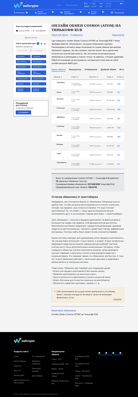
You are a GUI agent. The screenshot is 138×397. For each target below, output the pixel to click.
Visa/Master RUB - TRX (82, 365)
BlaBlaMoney (61, 117)
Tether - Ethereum (82, 371)
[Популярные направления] (41, 43)
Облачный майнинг (36, 369)
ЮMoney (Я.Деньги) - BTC (61, 382)
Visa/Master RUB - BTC (82, 357)
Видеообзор (118, 35)
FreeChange (60, 126)
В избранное (77, 35)
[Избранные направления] (45, 43)
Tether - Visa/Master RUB (83, 377)
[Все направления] (38, 43)
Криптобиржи (20, 361)
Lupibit (59, 153)
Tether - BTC (57, 359)
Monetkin (60, 135)
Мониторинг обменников (64, 310)
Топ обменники (38, 356)
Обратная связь (72, 5)
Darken (59, 92)
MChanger (60, 144)
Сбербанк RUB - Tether (58, 374)
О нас (59, 5)
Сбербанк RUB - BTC (60, 364)
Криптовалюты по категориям (21, 381)
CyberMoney (61, 82)
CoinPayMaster (61, 162)
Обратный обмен (60, 35)
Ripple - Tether (58, 369)
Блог (17, 371)
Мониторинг (19, 375)
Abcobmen (60, 99)
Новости (17, 366)
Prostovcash (61, 108)
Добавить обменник (36, 362)
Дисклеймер (37, 376)
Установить (23, 112)
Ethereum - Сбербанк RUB (84, 384)
